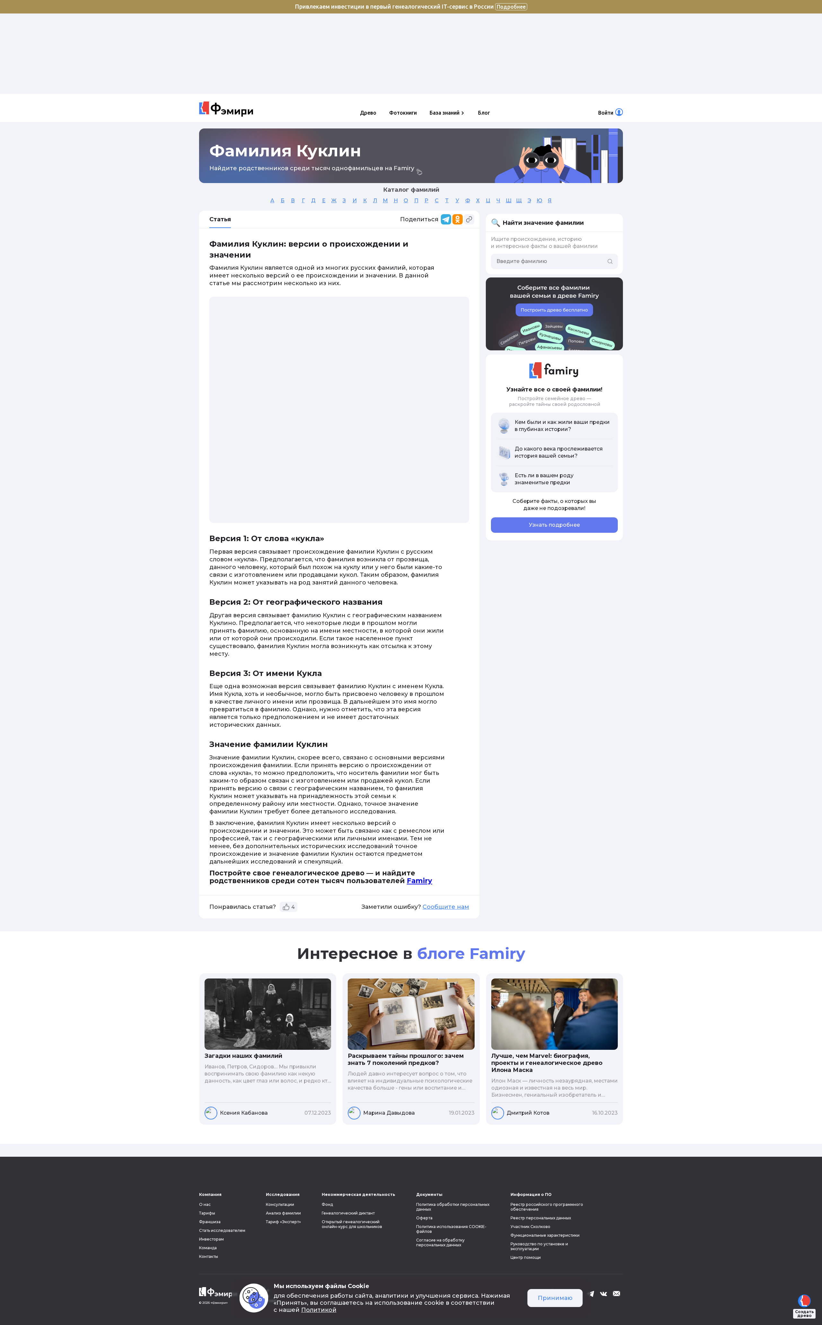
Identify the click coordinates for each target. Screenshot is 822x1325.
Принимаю (555, 1298)
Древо (368, 113)
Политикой (319, 1309)
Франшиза (210, 1221)
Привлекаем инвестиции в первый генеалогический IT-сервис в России (410, 6)
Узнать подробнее (554, 525)
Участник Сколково (530, 1226)
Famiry (419, 881)
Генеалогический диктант (348, 1213)
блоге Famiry (471, 953)
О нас (205, 1204)
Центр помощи (526, 1257)
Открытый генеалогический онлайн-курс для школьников (352, 1224)
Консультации (280, 1204)
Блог (484, 113)
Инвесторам (211, 1239)
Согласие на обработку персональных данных (440, 1242)
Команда (208, 1247)
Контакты (208, 1256)
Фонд (327, 1204)
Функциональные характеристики (545, 1235)
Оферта (424, 1217)
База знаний (444, 113)
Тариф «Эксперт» (283, 1221)
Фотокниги (403, 113)
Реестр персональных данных (541, 1217)
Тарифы (207, 1213)
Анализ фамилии (283, 1213)
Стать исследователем (222, 1230)
